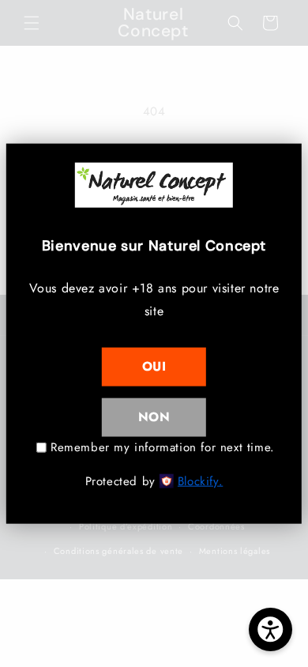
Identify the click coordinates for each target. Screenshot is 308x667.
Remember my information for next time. (163, 446)
